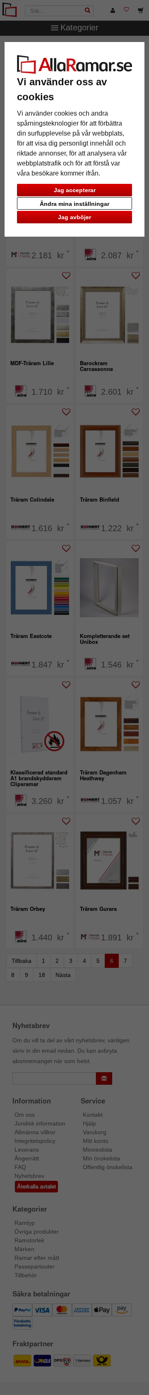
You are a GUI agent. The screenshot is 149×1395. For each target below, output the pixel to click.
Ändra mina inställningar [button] (74, 203)
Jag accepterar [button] (75, 190)
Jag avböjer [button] (74, 217)
